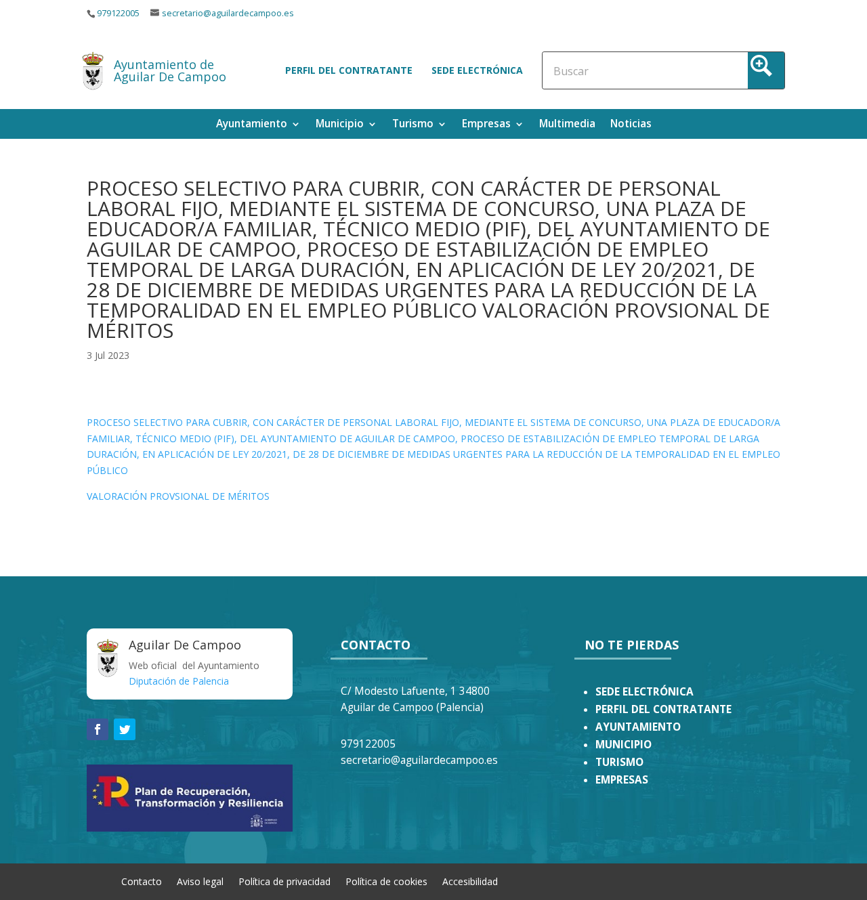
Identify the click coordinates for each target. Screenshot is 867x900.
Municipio (340, 125)
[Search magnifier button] (766, 70)
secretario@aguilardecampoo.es (228, 13)
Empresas (486, 125)
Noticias (631, 125)
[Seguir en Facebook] (97, 729)
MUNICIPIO (623, 744)
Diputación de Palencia (179, 680)
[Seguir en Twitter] (124, 729)
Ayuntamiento (251, 125)
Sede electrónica (477, 70)
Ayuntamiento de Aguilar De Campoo (170, 70)
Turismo (413, 125)
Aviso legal (200, 880)
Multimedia (567, 125)
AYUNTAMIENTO (638, 727)
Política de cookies (386, 880)
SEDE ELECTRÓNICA (644, 692)
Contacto (141, 880)
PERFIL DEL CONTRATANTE (663, 709)
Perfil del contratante (349, 70)
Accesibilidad (470, 880)
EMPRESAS (621, 780)
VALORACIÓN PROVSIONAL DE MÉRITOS (178, 496)
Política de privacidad (284, 880)
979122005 (118, 13)
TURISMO (619, 762)
